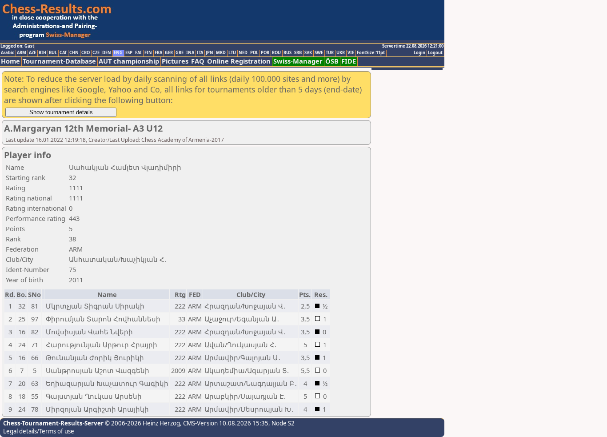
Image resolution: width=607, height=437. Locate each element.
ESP (128, 53)
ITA (200, 53)
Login (419, 53)
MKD (221, 53)
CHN (74, 53)
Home (10, 61)
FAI (138, 53)
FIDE (348, 61)
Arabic (7, 53)
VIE (350, 53)
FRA (158, 53)
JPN (209, 53)
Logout (435, 53)
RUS (288, 53)
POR (265, 53)
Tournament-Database (59, 61)
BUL (53, 53)
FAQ (197, 61)
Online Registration (239, 61)
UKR (340, 53)
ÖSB (332, 61)
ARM (21, 53)
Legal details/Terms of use (38, 431)
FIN (148, 53)
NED (243, 53)
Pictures (175, 61)
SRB (298, 53)
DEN (106, 53)
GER (169, 53)
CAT (63, 53)
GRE (180, 53)
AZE (32, 53)
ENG (118, 53)
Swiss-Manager (298, 61)
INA (190, 53)
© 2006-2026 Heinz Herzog (142, 423)
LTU (232, 53)
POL (254, 53)
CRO (85, 53)
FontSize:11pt (371, 53)
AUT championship (129, 61)
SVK (308, 53)
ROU (276, 53)
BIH (42, 53)
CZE (96, 53)
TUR (330, 53)
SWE (319, 53)
